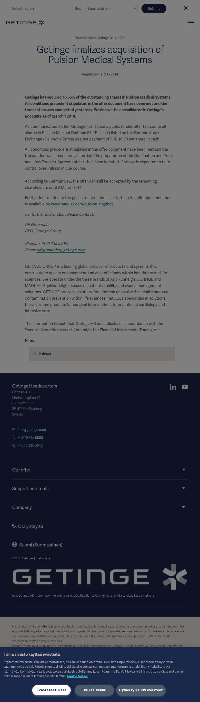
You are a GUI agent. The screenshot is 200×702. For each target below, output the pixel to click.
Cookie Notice (77, 676)
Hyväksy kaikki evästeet (141, 690)
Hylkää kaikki (94, 690)
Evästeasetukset (51, 690)
